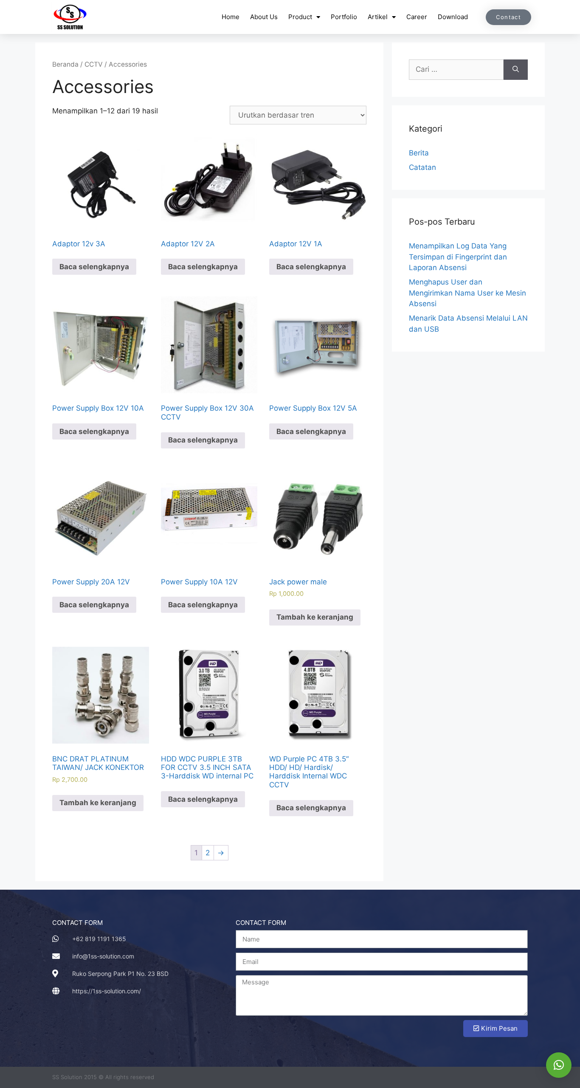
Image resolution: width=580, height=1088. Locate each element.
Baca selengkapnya (94, 266)
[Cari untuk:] (456, 69)
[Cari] (516, 69)
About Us (264, 17)
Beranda (65, 64)
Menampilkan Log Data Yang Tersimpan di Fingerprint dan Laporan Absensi (458, 257)
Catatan (422, 167)
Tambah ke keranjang (314, 617)
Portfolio (344, 17)
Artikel (378, 17)
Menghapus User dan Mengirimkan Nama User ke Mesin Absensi (467, 293)
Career (416, 17)
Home (230, 17)
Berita (419, 153)
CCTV (93, 64)
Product (300, 17)
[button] (559, 1065)
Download (453, 17)
